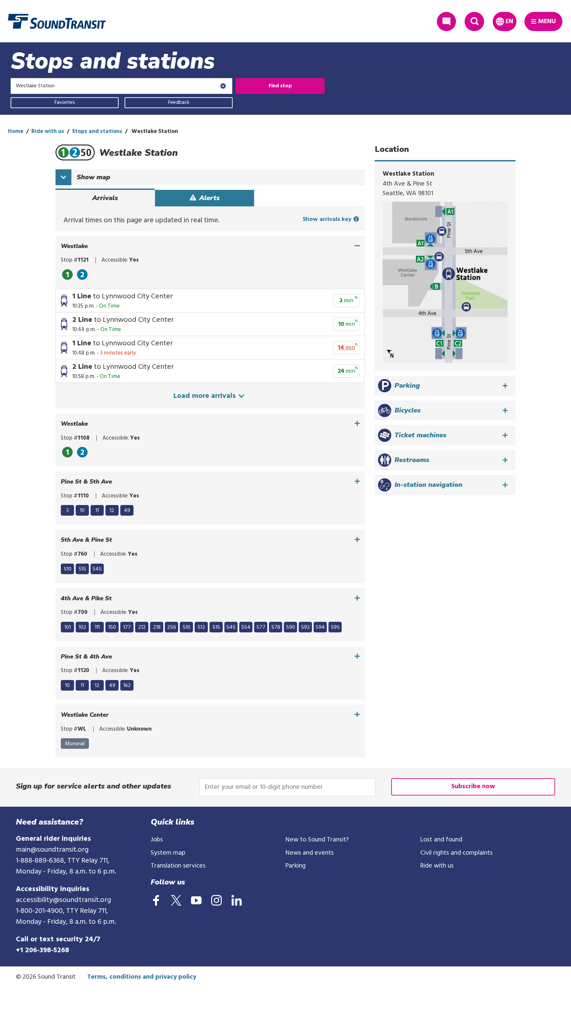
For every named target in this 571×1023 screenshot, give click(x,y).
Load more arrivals (205, 396)
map (93, 177)
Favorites (65, 102)
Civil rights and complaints (456, 853)
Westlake (74, 246)
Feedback (178, 102)
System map (168, 853)
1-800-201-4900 (39, 911)
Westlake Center (85, 714)
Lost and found (441, 839)
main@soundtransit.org (52, 850)
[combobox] (121, 86)
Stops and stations (97, 131)
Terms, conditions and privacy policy (141, 977)
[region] (210, 274)
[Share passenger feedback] (446, 21)
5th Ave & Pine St (86, 539)
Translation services (178, 866)
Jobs (157, 839)
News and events (310, 853)
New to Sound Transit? (317, 839)
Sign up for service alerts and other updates (93, 786)
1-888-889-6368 (40, 861)
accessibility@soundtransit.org (63, 900)
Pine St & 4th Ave (86, 656)
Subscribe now (473, 786)
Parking (296, 866)
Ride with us (47, 131)
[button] (445, 386)
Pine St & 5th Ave (86, 481)
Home (15, 131)
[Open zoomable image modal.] (445, 282)
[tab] (105, 198)
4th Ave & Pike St (86, 598)
